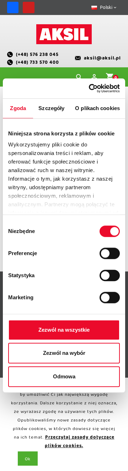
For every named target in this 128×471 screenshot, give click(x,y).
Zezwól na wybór (64, 353)
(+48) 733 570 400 (37, 63)
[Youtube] (28, 7)
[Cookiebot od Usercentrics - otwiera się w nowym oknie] (90, 88)
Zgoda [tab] (18, 108)
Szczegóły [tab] (51, 108)
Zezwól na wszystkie (64, 330)
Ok (28, 460)
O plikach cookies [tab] (97, 108)
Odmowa (64, 376)
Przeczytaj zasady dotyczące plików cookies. (79, 443)
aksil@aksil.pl (102, 59)
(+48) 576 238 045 (37, 55)
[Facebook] (12, 7)
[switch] (110, 253)
